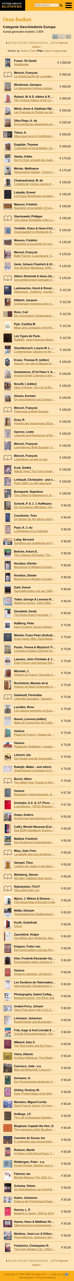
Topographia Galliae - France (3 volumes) (40, 172)
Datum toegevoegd (56, 50)
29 (53, 42)
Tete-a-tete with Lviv (26, 890)
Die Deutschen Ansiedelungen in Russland (41, 842)
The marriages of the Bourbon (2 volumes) (41, 1129)
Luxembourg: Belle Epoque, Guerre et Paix (41, 447)
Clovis (18, 926)
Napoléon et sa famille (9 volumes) (36, 243)
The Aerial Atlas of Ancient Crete (34, 902)
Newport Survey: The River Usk (34, 997)
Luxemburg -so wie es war (30, 459)
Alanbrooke (21, 64)
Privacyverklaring (46, 1277)
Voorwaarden (26, 1277)
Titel (33, 50)
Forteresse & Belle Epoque (31, 411)
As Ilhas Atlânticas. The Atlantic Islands (39, 1057)
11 (44, 42)
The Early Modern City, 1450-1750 (36, 1249)
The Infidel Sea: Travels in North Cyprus (39, 782)
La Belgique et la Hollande (31, 531)
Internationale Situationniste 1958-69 (37, 986)
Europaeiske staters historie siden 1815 (39, 962)
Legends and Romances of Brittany (36, 435)
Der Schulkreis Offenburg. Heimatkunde (39, 507)
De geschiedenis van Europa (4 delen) (38, 399)
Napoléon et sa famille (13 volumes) (37, 208)
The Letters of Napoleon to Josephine (38, 495)
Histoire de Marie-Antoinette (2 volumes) (39, 686)
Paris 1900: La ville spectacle (32, 483)
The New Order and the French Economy (40, 1045)
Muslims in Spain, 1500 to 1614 (34, 1213)
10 (39, 42)
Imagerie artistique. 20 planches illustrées (40, 974)
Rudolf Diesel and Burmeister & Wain (37, 1021)
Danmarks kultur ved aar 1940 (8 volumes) (41, 591)
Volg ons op (58, 1274)
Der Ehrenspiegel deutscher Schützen (38, 1081)
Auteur (24, 50)
